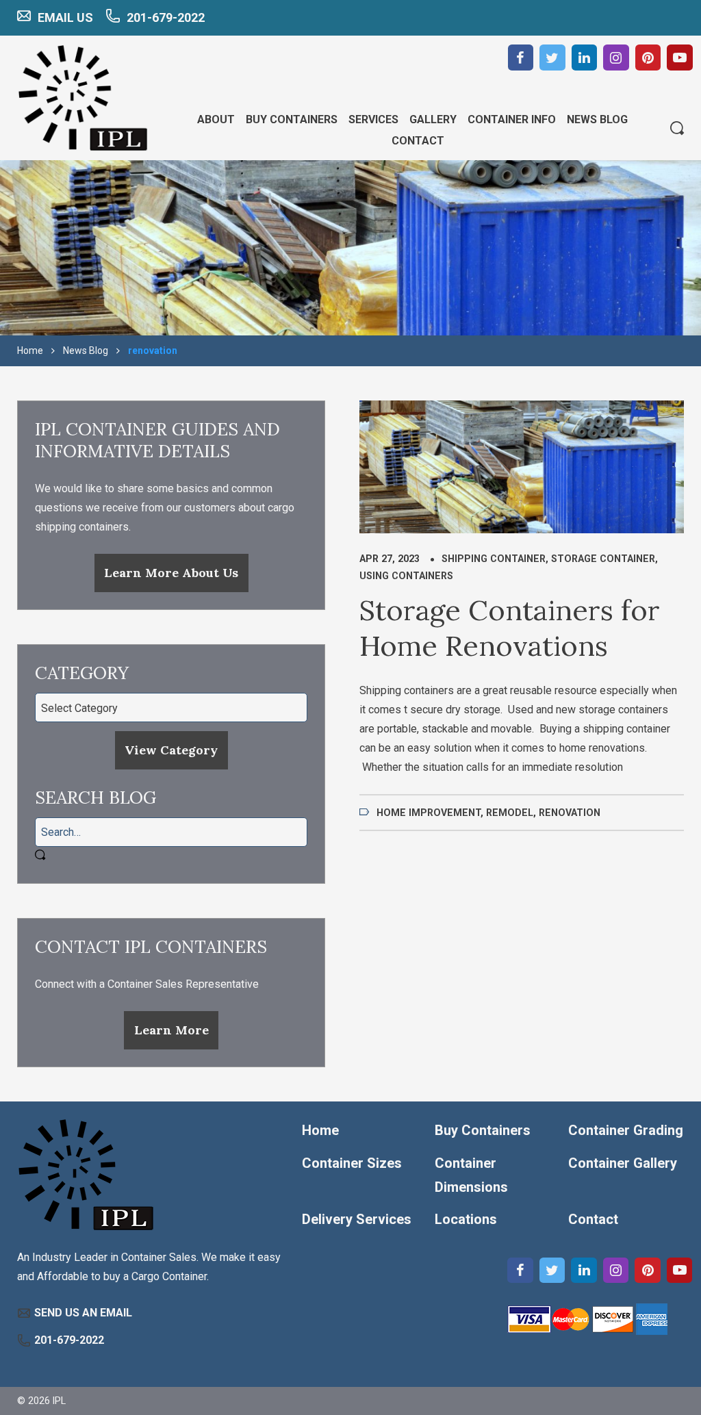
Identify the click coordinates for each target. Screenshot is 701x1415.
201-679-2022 (166, 17)
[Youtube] (680, 57)
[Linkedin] (585, 57)
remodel (509, 812)
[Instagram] (616, 57)
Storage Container (603, 558)
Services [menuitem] (373, 119)
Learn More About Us (171, 573)
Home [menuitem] (320, 1130)
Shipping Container (494, 558)
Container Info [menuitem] (512, 119)
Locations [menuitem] (466, 1219)
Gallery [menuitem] (433, 119)
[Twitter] (552, 57)
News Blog (85, 350)
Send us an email (83, 1312)
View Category (171, 750)
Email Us (65, 17)
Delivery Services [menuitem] (356, 1219)
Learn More (171, 1030)
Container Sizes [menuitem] (352, 1163)
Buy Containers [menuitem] (291, 119)
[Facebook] (521, 57)
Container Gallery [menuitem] (622, 1163)
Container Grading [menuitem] (625, 1130)
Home (30, 350)
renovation (569, 812)
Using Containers (406, 575)
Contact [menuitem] (418, 140)
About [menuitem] (216, 119)
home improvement (429, 812)
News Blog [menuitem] (597, 119)
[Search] (677, 129)
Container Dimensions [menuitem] (471, 1175)
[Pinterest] (648, 57)
